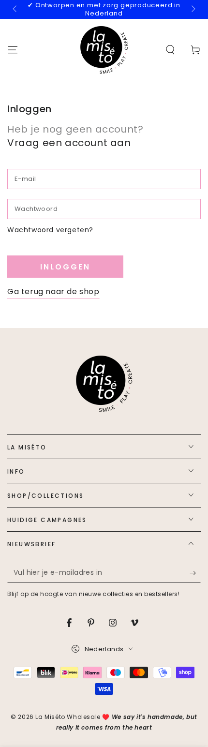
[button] (170, 50)
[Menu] (12, 50)
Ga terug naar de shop (53, 291)
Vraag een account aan (69, 142)
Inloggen (65, 267)
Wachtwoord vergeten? (50, 230)
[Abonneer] (195, 573)
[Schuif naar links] (15, 9)
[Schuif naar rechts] (192, 9)
